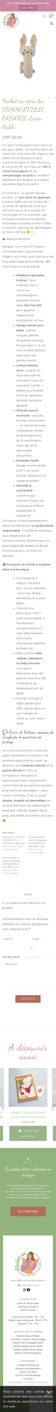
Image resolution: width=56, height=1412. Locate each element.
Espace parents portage (28, 1349)
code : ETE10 (28, 7)
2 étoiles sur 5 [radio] (30, 957)
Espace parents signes (28, 1352)
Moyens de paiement (28, 1368)
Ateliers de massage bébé (28, 1342)
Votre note (11, 957)
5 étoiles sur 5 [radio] (40, 957)
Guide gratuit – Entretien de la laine (28, 1382)
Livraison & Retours (28, 1365)
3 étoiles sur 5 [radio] (33, 957)
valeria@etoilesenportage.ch (28, 1280)
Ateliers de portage (28, 1335)
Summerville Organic (30, 246)
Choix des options (30, 1134)
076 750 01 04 (30, 1285)
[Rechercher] (44, 16)
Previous (3, 1108)
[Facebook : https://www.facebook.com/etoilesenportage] (28, 1290)
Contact (28, 1378)
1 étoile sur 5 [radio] (27, 957)
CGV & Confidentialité (28, 1375)
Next (53, 1108)
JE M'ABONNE (28, 1211)
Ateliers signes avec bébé (28, 1346)
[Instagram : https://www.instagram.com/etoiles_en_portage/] (24, 1290)
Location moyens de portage (28, 1339)
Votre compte (28, 1371)
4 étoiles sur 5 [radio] (37, 957)
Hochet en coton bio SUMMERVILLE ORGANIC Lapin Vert (13, 840)
